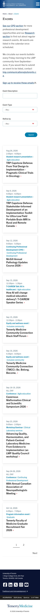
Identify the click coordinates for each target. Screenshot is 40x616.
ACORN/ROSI (7, 597)
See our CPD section (13, 25)
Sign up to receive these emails (18, 82)
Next (35, 552)
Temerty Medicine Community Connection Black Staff (19, 333)
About (10, 14)
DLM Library (18, 597)
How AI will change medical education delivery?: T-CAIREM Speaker (17, 297)
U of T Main (35, 597)
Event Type (7, 105)
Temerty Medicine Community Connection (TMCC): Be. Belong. (19, 367)
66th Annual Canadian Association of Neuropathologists (18, 488)
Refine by (7, 118)
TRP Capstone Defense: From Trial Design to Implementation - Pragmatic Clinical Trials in (19, 169)
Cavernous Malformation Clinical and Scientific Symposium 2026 (18, 401)
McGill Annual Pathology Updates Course (17, 262)
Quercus (26, 597)
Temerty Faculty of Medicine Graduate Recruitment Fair (17, 525)
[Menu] (38, 4)
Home (5, 14)
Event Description (10, 91)
